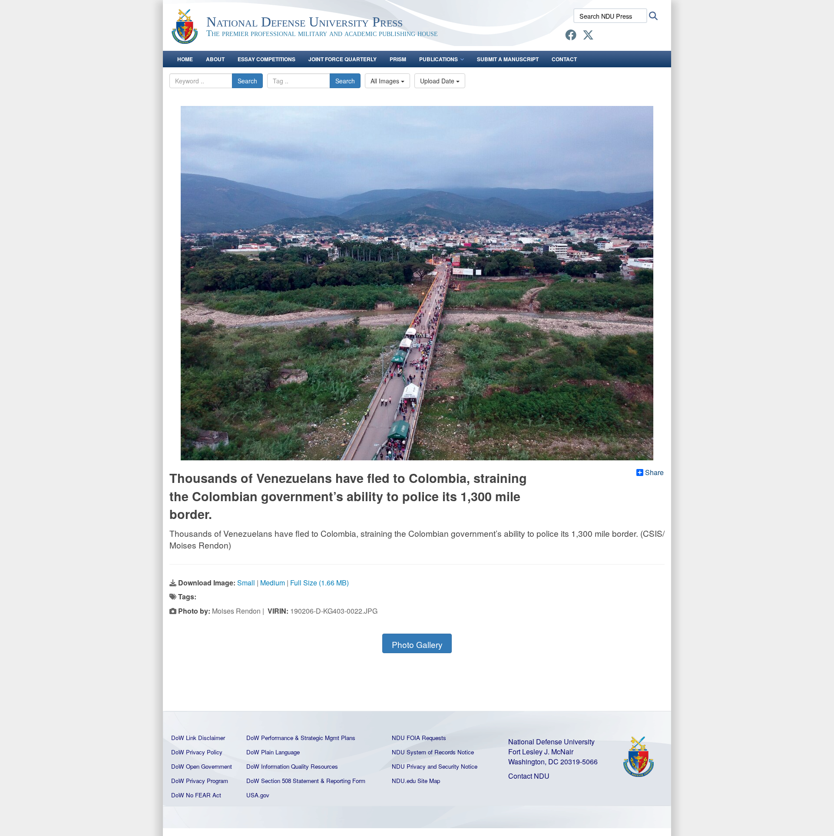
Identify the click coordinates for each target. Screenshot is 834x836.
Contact (564, 59)
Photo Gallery (417, 644)
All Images (386, 80)
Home (185, 59)
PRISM (398, 59)
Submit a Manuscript (508, 59)
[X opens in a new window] (588, 36)
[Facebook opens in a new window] (570, 36)
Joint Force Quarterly (342, 59)
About (215, 59)
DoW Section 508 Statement (282, 781)
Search (247, 80)
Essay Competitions (266, 59)
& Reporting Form (343, 781)
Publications (438, 59)
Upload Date (438, 80)
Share (654, 472)
